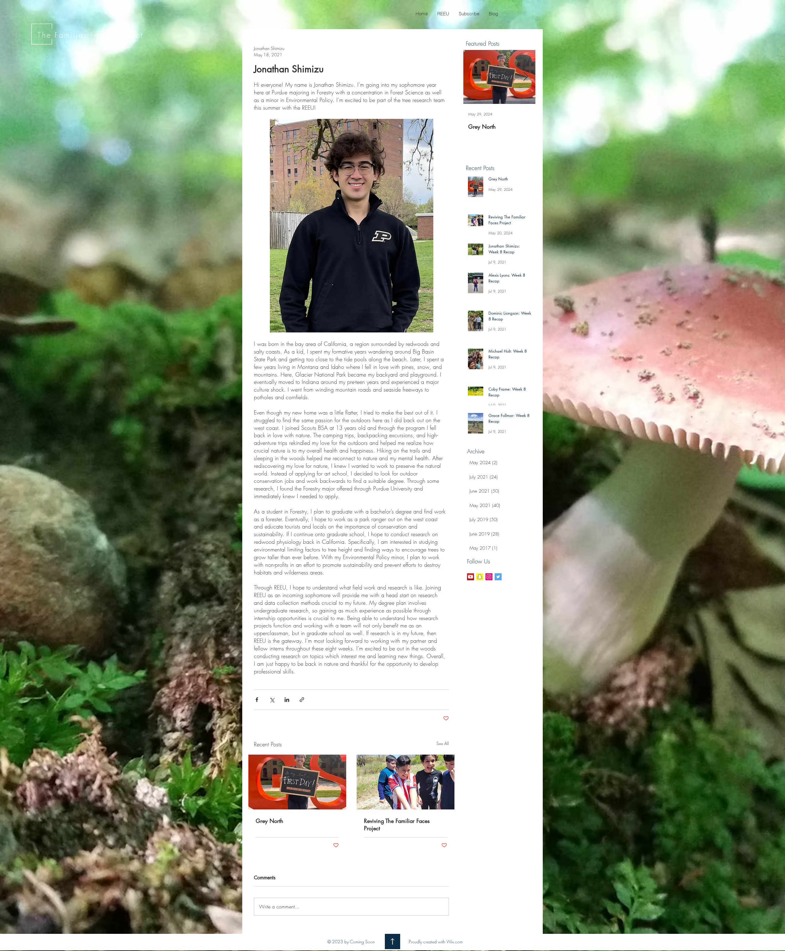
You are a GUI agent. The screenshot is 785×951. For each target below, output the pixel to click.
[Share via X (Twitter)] (272, 700)
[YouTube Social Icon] (470, 576)
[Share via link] (302, 700)
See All (442, 743)
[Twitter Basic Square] (498, 576)
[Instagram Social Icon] (488, 576)
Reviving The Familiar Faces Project (397, 824)
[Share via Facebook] (257, 700)
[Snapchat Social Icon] (479, 576)
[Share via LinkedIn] (287, 700)
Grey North (269, 820)
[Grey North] (297, 782)
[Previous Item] (473, 76)
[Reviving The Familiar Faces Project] (405, 782)
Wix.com (454, 942)
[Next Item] (525, 76)
